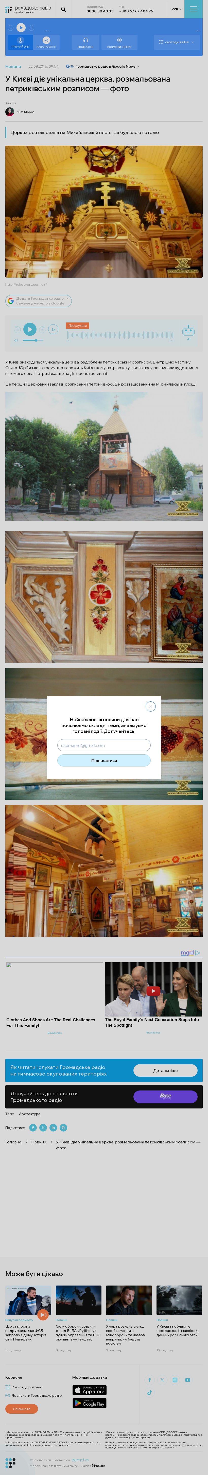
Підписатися (104, 760)
